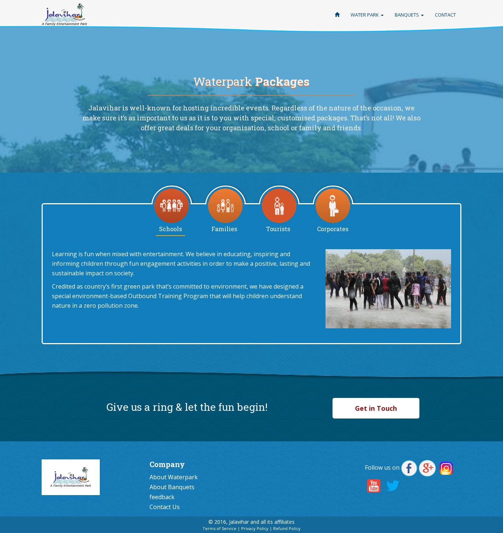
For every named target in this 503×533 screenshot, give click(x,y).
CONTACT (445, 14)
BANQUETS (407, 14)
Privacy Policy (254, 528)
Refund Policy (286, 528)
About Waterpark (174, 477)
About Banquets (172, 487)
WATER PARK (365, 14)
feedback (162, 497)
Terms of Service (219, 528)
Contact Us (165, 507)
